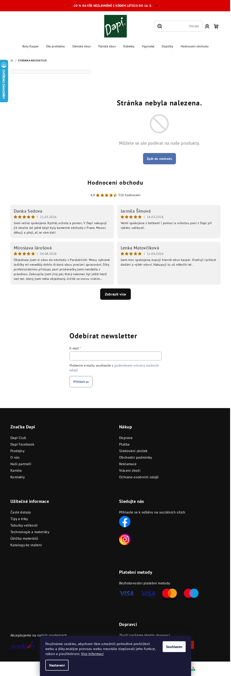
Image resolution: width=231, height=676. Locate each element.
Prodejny (17, 450)
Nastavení (57, 665)
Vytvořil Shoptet (209, 669)
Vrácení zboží (129, 470)
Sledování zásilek (133, 450)
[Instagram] (124, 539)
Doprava (126, 437)
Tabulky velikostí (24, 525)
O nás (15, 457)
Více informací (92, 653)
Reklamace (128, 464)
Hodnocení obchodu (115, 182)
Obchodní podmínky (135, 457)
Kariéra (16, 470)
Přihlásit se (81, 382)
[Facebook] (124, 521)
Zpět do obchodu (159, 159)
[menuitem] (30, 46)
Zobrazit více (115, 294)
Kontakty (17, 477)
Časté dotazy (20, 512)
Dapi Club (18, 437)
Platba (124, 444)
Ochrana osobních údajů (139, 477)
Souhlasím (174, 646)
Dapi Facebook (22, 444)
